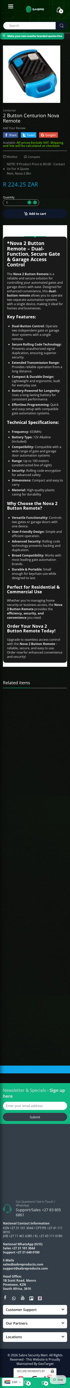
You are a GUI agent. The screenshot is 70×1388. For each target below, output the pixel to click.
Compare (34, 157)
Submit (35, 1117)
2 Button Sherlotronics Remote (22, 983)
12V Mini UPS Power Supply (21, 783)
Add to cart (37, 214)
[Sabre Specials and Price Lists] (40, 1298)
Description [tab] (35, 231)
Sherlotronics (13, 698)
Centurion (9, 110)
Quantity (9, 197)
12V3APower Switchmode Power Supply (28, 883)
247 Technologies (16, 878)
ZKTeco (9, 779)
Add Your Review (14, 128)
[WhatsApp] (14, 1298)
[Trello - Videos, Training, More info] (31, 1298)
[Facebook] (5, 1297)
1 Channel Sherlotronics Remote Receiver (28, 703)
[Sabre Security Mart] (35, 1163)
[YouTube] (22, 1297)
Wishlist (12, 157)
